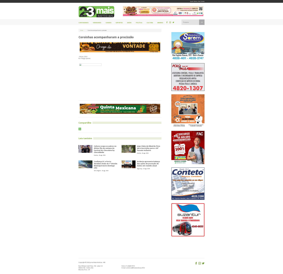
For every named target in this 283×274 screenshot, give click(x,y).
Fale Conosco (201, 1)
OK (202, 22)
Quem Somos (193, 1)
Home (81, 30)
